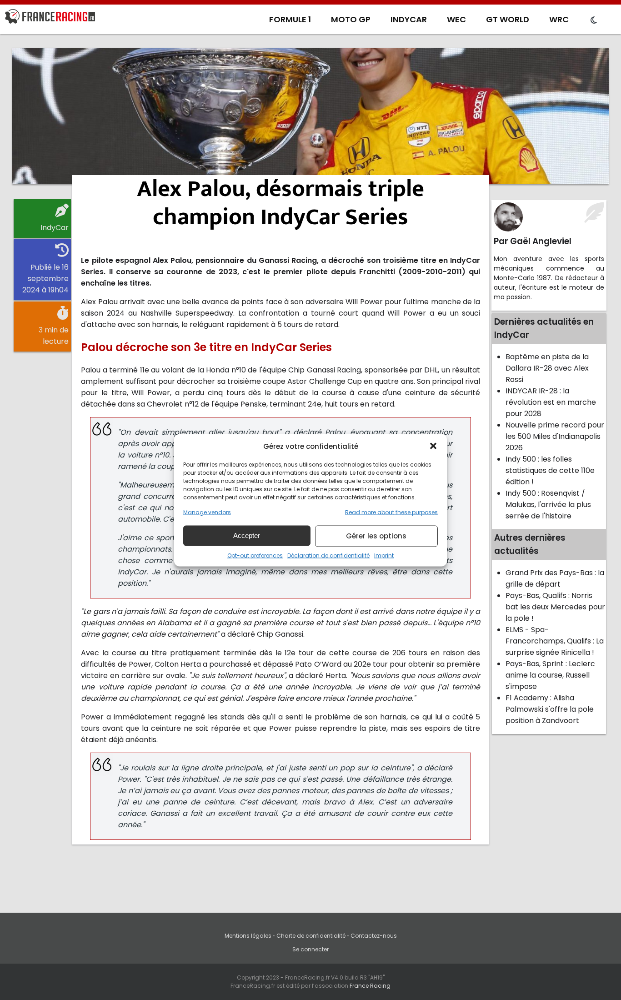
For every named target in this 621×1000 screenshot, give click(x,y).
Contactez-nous (374, 936)
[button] (433, 446)
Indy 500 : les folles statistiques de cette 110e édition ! (550, 470)
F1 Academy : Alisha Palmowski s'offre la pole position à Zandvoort (550, 709)
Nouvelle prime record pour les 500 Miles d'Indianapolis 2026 (555, 436)
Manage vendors (207, 512)
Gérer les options (376, 536)
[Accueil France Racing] (50, 18)
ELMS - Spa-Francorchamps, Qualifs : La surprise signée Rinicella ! (555, 641)
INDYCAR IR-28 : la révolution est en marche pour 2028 (551, 402)
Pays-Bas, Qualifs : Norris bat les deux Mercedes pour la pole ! (555, 606)
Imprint (384, 555)
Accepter (246, 535)
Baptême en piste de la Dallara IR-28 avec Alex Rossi (547, 368)
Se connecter (310, 949)
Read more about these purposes (391, 512)
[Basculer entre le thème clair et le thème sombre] (594, 20)
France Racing (370, 986)
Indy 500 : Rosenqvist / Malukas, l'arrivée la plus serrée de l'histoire (548, 504)
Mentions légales (248, 936)
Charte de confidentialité (311, 936)
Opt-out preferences (255, 555)
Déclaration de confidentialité (328, 555)
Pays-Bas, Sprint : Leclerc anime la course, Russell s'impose (550, 675)
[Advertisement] (310, 116)
